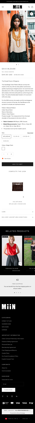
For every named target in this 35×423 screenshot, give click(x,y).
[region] (17, 284)
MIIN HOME (5, 327)
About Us (4, 368)
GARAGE (4, 330)
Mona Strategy (21, 413)
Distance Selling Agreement (10, 341)
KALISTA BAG (17, 201)
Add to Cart (17, 164)
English (25, 418)
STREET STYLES (7, 321)
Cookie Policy (5, 353)
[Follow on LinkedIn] (17, 396)
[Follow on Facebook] (3, 396)
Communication (6, 371)
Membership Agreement (9, 347)
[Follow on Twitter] (7, 396)
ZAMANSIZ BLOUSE (12, 268)
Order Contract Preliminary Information (13, 338)
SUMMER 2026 (6, 324)
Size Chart (30, 133)
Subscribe (8, 390)
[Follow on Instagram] (12, 396)
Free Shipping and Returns (9, 350)
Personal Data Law (7, 344)
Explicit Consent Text (8, 359)
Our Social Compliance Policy (10, 356)
